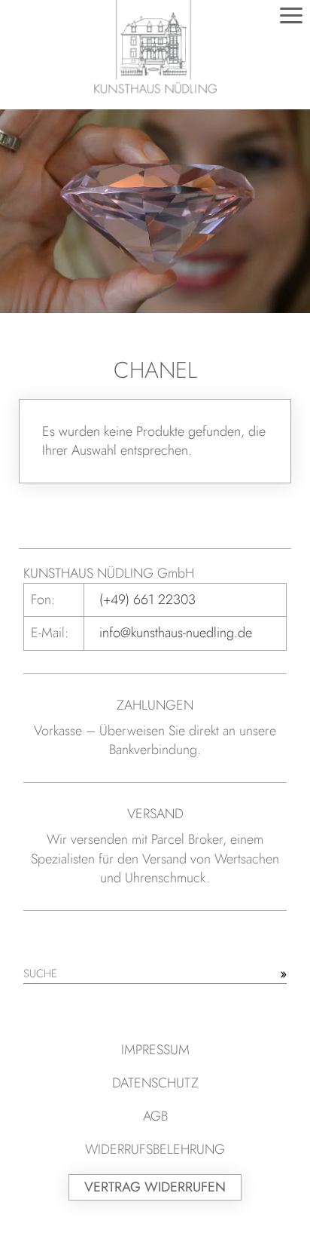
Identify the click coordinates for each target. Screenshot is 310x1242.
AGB (155, 1116)
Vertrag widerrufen (155, 1187)
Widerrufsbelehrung (155, 1149)
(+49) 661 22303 (147, 599)
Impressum (155, 1050)
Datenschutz (155, 1083)
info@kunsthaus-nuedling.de (175, 632)
